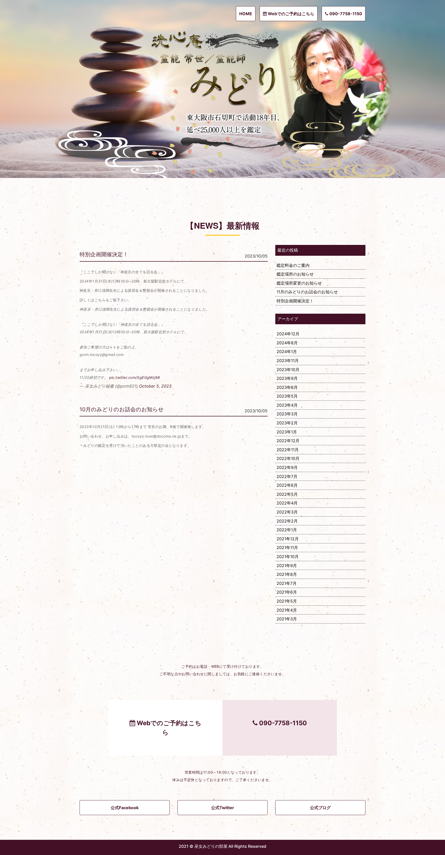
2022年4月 (287, 503)
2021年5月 (287, 601)
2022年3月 (287, 512)
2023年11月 (288, 360)
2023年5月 (287, 396)
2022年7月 (287, 476)
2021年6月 (287, 592)
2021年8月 (287, 574)
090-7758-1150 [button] (345, 13)
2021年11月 (287, 547)
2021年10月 (288, 556)
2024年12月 (288, 333)
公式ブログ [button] (320, 807)
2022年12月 (288, 440)
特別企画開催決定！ (104, 254)
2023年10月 (288, 369)
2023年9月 (287, 378)
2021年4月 (287, 610)
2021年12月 (288, 538)
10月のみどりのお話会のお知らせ (122, 409)
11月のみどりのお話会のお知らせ (307, 291)
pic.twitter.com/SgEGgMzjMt (134, 377)
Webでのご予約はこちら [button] (290, 13)
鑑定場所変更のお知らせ (299, 283)
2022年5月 (287, 494)
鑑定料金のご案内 (293, 265)
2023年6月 (287, 387)
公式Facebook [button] (125, 807)
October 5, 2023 (155, 386)
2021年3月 (287, 618)
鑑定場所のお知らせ (295, 274)
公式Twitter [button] (222, 807)
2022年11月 (288, 449)
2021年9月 (287, 565)
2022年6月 (287, 485)
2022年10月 (288, 458)
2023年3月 (287, 413)
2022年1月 (287, 529)
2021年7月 (287, 583)
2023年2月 (287, 422)
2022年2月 (287, 521)
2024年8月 (287, 342)
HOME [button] (245, 13)
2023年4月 (287, 405)
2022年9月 (287, 467)
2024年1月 (287, 351)
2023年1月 (287, 431)
